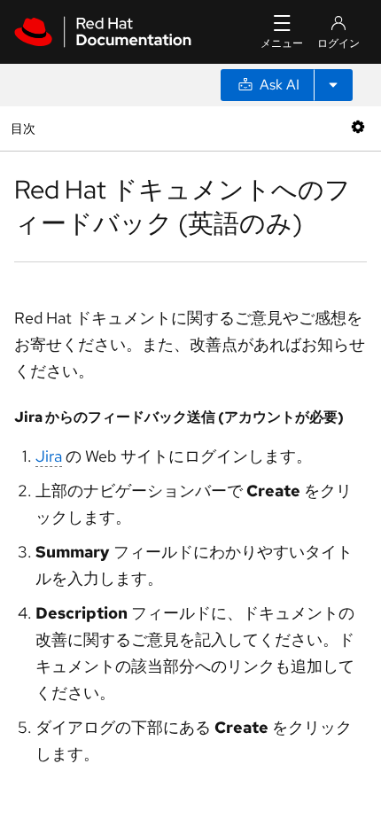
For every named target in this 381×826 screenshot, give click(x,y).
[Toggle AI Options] (333, 85)
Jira (48, 456)
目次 (25, 128)
